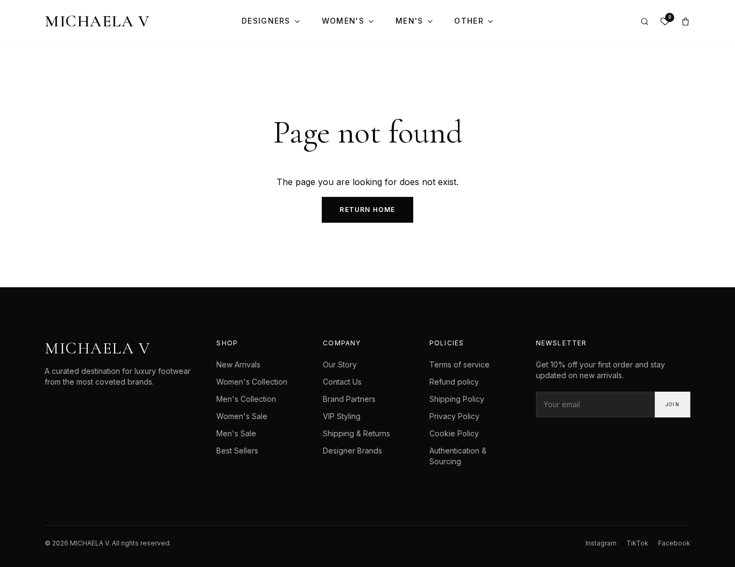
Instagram (601, 543)
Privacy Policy (454, 416)
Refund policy (454, 381)
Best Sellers (237, 450)
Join (673, 404)
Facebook (674, 543)
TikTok (637, 543)
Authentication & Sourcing (457, 456)
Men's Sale (236, 433)
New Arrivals (238, 364)
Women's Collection (251, 381)
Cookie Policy (454, 433)
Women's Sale (241, 416)
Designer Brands (352, 450)
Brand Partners (349, 398)
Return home (367, 209)
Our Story (340, 364)
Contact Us (342, 381)
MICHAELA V (97, 21)
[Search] (644, 21)
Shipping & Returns (356, 433)
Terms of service (459, 364)
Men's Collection (246, 398)
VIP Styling (342, 416)
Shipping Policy (456, 398)
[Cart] (685, 21)
